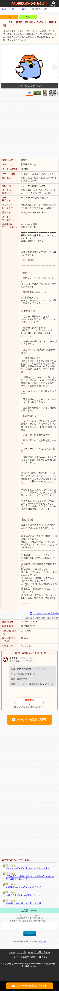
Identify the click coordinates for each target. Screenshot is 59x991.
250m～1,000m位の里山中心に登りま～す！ (28, 868)
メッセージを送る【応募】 (29, 720)
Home (12, 952)
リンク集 (21, 952)
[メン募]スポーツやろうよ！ (30, 3)
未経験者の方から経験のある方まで (23, 887)
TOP (4, 9)
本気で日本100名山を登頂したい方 (23, 895)
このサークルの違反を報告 (44, 613)
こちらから (42, 941)
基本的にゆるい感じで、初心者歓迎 (23, 903)
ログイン (53, 4)
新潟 (24, 9)
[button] (54, 66)
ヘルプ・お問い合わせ (39, 952)
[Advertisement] (29, 126)
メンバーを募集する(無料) (24, 957)
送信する (29, 933)
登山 (14, 9)
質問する (30, 700)
